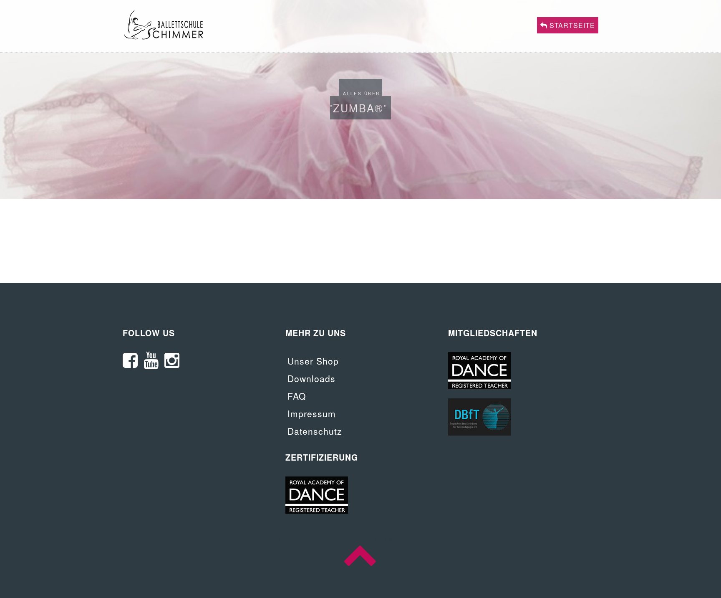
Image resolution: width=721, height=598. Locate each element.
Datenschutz (314, 431)
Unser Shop (313, 361)
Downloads (311, 378)
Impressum (311, 413)
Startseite (571, 25)
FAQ (296, 396)
